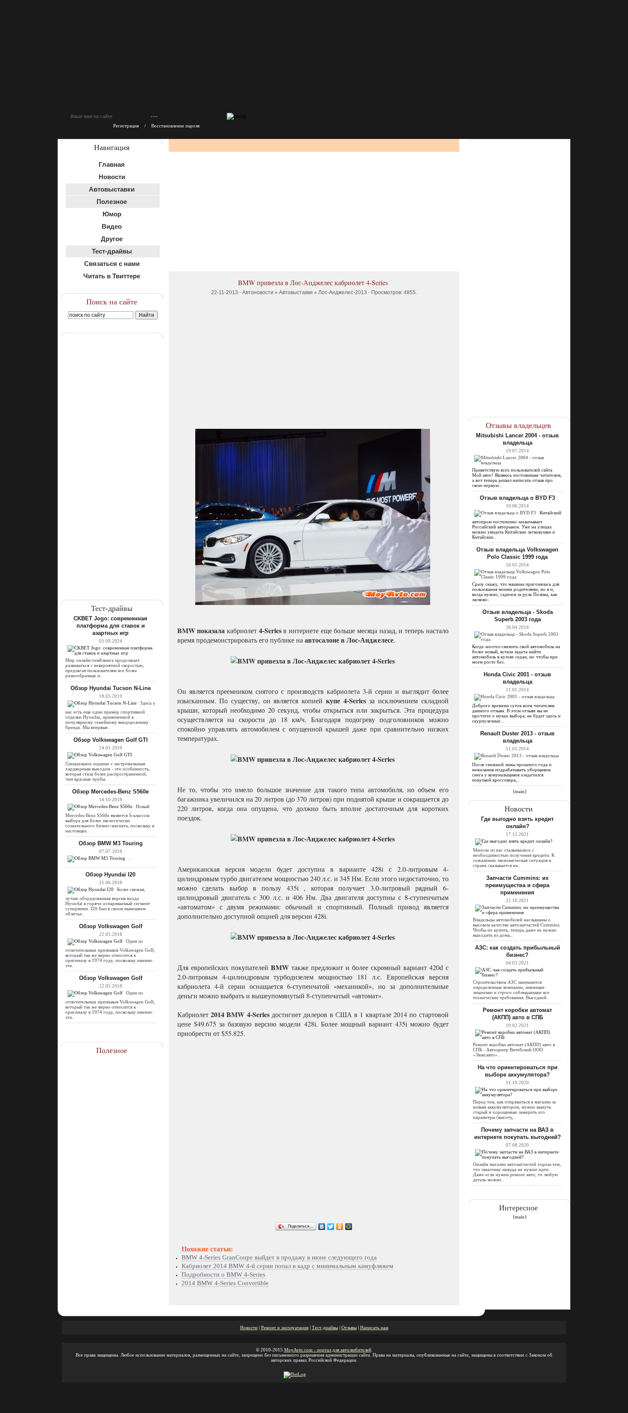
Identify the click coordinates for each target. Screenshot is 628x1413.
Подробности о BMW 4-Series (223, 1274)
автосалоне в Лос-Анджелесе (349, 640)
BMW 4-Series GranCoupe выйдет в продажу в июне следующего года (279, 1257)
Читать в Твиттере (111, 276)
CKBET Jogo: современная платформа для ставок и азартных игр (110, 625)
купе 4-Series (346, 700)
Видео (112, 226)
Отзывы (349, 1327)
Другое (112, 238)
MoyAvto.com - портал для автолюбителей (327, 1349)
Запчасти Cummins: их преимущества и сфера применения (517, 885)
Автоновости (257, 292)
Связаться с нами (112, 263)
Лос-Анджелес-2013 (342, 292)
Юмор (112, 214)
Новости (112, 176)
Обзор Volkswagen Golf (110, 926)
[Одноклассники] (339, 1226)
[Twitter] (330, 1226)
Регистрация (126, 125)
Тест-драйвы (325, 1327)
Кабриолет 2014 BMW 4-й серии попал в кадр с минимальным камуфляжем (287, 1266)
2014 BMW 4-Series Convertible (225, 1283)
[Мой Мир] (348, 1226)
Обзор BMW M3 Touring (111, 843)
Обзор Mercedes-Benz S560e (110, 791)
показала (211, 630)
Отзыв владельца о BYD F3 (517, 498)
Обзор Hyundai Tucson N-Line (110, 688)
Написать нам (374, 1327)
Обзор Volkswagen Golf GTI (110, 740)
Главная (112, 164)
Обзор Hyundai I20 (110, 874)
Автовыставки (296, 292)
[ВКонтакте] (321, 1226)
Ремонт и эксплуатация (284, 1327)
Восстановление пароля (175, 125)
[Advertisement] (112, 461)
